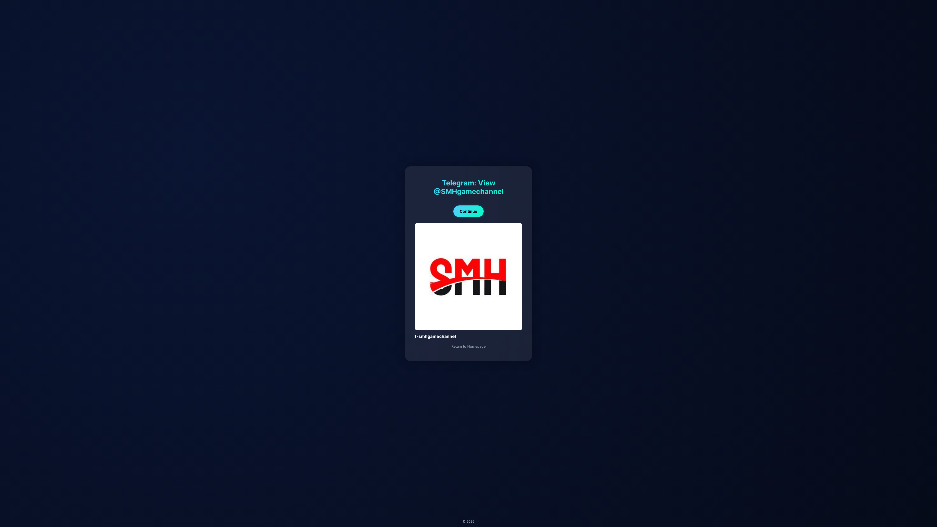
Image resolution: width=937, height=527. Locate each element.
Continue (468, 211)
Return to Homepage (468, 346)
